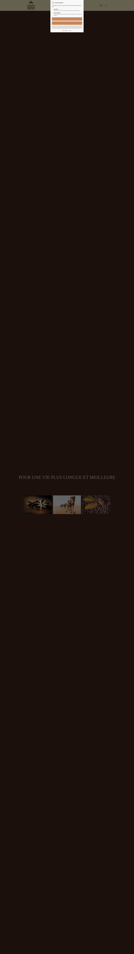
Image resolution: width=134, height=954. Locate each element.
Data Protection (65, 30)
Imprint (70, 30)
